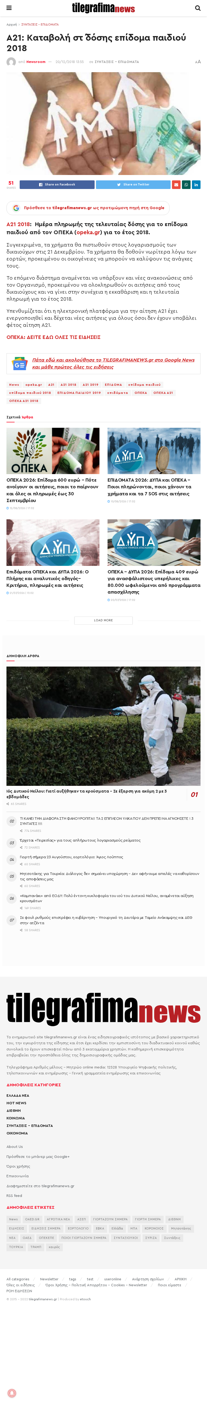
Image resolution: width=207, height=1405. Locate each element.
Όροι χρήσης (18, 1166)
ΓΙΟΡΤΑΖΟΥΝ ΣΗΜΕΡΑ (110, 1219)
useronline (112, 1279)
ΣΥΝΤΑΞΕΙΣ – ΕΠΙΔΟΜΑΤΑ (29, 1126)
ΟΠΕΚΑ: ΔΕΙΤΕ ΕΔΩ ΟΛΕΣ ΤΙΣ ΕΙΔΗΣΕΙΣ (53, 337)
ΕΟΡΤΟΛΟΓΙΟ (78, 1228)
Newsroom (36, 62)
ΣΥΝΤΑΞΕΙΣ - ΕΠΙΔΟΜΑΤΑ (40, 24)
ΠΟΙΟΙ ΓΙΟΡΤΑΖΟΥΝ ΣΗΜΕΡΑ (83, 1237)
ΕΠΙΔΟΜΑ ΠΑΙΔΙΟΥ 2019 (79, 392)
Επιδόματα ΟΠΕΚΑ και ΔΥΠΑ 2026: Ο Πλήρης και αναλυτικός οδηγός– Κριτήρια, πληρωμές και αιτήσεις (47, 578)
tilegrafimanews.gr (43, 1299)
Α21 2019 (91, 384)
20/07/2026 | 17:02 (122, 600)
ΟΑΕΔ (27, 1237)
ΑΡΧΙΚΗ (181, 1279)
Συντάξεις (172, 1237)
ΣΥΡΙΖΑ (151, 1237)
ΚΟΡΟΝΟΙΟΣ (154, 1228)
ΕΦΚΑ (100, 1228)
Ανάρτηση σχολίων (148, 1279)
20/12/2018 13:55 (70, 62)
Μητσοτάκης (181, 1228)
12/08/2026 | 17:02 (21, 508)
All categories (17, 1279)
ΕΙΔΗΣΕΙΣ (16, 1228)
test (90, 1279)
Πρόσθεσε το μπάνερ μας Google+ (38, 1157)
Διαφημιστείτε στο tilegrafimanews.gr (40, 1186)
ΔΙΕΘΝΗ (13, 1111)
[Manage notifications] (12, 1393)
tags (72, 1279)
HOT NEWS (16, 1103)
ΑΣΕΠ (81, 1219)
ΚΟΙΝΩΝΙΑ (15, 1118)
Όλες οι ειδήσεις (20, 1285)
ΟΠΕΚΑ (140, 392)
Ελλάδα (117, 1228)
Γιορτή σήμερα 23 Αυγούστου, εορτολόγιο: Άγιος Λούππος (71, 857)
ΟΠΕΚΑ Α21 (163, 392)
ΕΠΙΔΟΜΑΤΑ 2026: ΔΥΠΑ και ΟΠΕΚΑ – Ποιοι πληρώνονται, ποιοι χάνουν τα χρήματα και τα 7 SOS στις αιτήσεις (149, 487)
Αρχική (11, 24)
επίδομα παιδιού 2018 (30, 392)
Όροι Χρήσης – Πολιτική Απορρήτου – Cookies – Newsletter (96, 1285)
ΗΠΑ (133, 1228)
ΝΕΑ (12, 1237)
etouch (85, 1299)
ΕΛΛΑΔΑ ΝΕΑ (17, 1096)
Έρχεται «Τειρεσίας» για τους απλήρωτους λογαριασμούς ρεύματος (80, 840)
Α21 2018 (18, 224)
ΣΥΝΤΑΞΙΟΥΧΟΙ (126, 1237)
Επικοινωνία (17, 1176)
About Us (14, 1147)
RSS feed (14, 1196)
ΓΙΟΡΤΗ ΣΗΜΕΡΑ (148, 1219)
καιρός (54, 1247)
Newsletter (49, 1279)
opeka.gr (88, 232)
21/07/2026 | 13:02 (21, 593)
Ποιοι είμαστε (169, 1285)
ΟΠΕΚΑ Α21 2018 (24, 400)
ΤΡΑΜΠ (36, 1247)
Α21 (51, 384)
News (14, 384)
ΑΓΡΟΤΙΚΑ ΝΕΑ (58, 1219)
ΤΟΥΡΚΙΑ (16, 1247)
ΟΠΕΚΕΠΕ (46, 1237)
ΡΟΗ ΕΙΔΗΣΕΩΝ (19, 1291)
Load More (103, 620)
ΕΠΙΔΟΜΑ (113, 384)
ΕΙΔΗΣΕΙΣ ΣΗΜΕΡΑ (46, 1228)
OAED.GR (32, 1219)
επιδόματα (117, 392)
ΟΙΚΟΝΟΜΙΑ (17, 1133)
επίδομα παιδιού (144, 384)
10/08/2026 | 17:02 (122, 501)
